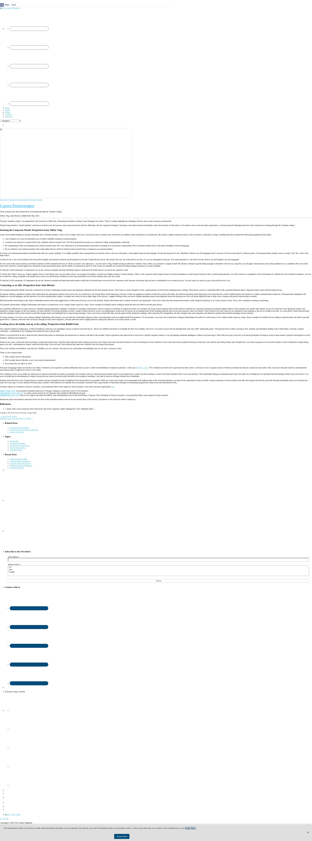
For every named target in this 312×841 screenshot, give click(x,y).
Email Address (13, 557)
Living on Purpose (17, 432)
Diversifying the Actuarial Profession (24, 430)
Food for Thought (17, 468)
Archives (8, 114)
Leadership (22, 200)
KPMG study (142, 368)
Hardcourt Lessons (8, 416)
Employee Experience (8, 200)
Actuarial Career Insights (19, 428)
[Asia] (158, 570)
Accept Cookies (122, 836)
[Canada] (158, 572)
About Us (8, 117)
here (112, 387)
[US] (158, 567)
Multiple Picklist (14, 564)
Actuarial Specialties (17, 443)
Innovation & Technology (20, 445)
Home (7, 108)
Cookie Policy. (190, 828)
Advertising (9, 806)
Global (7, 112)
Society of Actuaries (17, 448)
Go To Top (4, 819)
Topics (7, 110)
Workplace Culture (35, 200)
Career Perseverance (17, 205)
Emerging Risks (16, 450)
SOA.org (8, 810)
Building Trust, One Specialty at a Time (16, 418)
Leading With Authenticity (20, 461)
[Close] (308, 832)
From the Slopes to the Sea (20, 463)
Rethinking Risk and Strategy (21, 466)
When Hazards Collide (18, 459)
